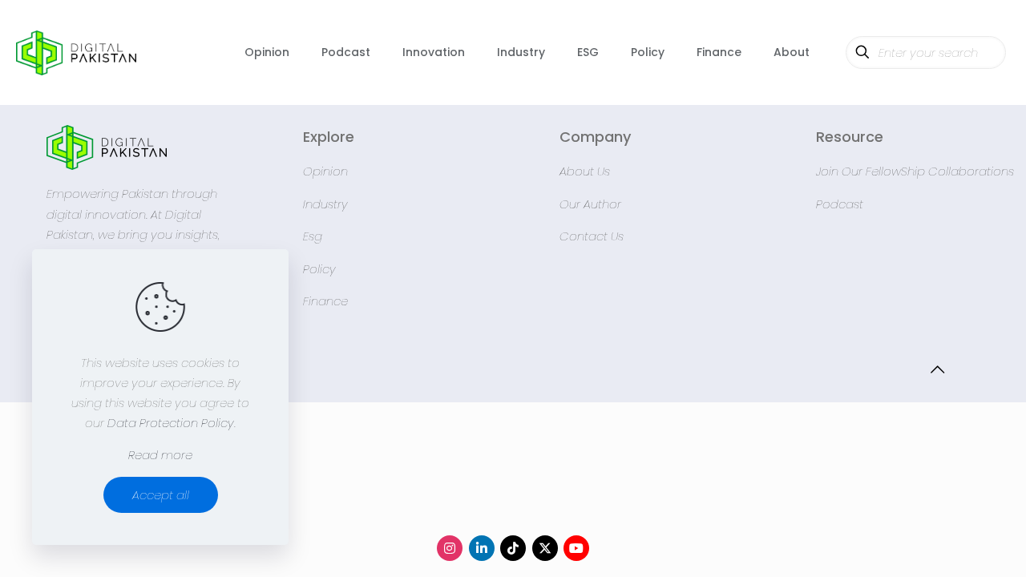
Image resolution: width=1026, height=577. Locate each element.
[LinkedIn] (482, 548)
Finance (325, 301)
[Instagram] (450, 548)
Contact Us (591, 236)
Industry (325, 204)
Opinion (325, 171)
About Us (584, 171)
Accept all (160, 494)
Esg (312, 236)
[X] (545, 548)
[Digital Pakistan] (76, 52)
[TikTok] (513, 548)
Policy (319, 268)
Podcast (839, 204)
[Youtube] (576, 548)
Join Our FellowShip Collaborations (915, 171)
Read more (160, 454)
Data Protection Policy (170, 422)
